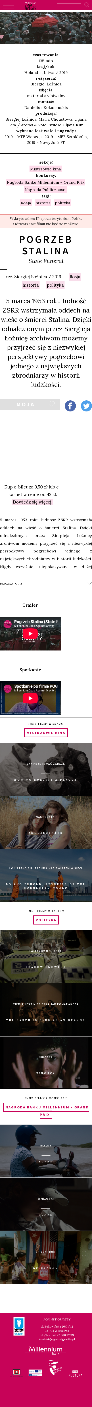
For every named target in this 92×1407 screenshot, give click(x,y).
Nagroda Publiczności (46, 189)
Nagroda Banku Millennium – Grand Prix (45, 182)
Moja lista (25, 405)
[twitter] (86, 405)
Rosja (75, 276)
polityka (55, 285)
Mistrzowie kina (45, 169)
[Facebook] (70, 405)
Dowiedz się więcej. (32, 502)
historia (31, 285)
